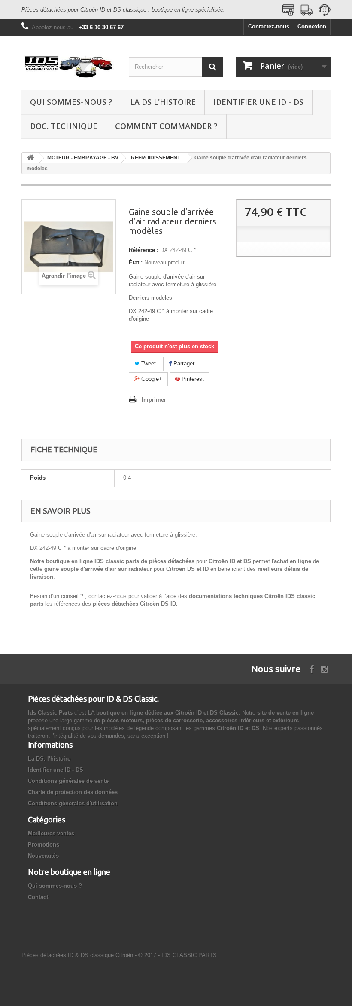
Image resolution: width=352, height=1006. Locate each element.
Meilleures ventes (51, 833)
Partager (183, 363)
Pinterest (192, 379)
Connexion (311, 26)
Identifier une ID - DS (258, 102)
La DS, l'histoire (49, 758)
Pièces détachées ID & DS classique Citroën (77, 955)
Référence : (143, 250)
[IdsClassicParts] (68, 66)
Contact (38, 897)
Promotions (43, 844)
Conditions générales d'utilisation (73, 803)
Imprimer (154, 399)
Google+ (151, 379)
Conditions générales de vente (68, 781)
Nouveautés (43, 856)
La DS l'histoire (163, 102)
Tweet (148, 363)
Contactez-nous (268, 26)
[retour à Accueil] (30, 158)
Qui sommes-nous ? (71, 102)
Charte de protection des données (73, 792)
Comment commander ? (166, 126)
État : (136, 262)
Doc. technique (63, 126)
